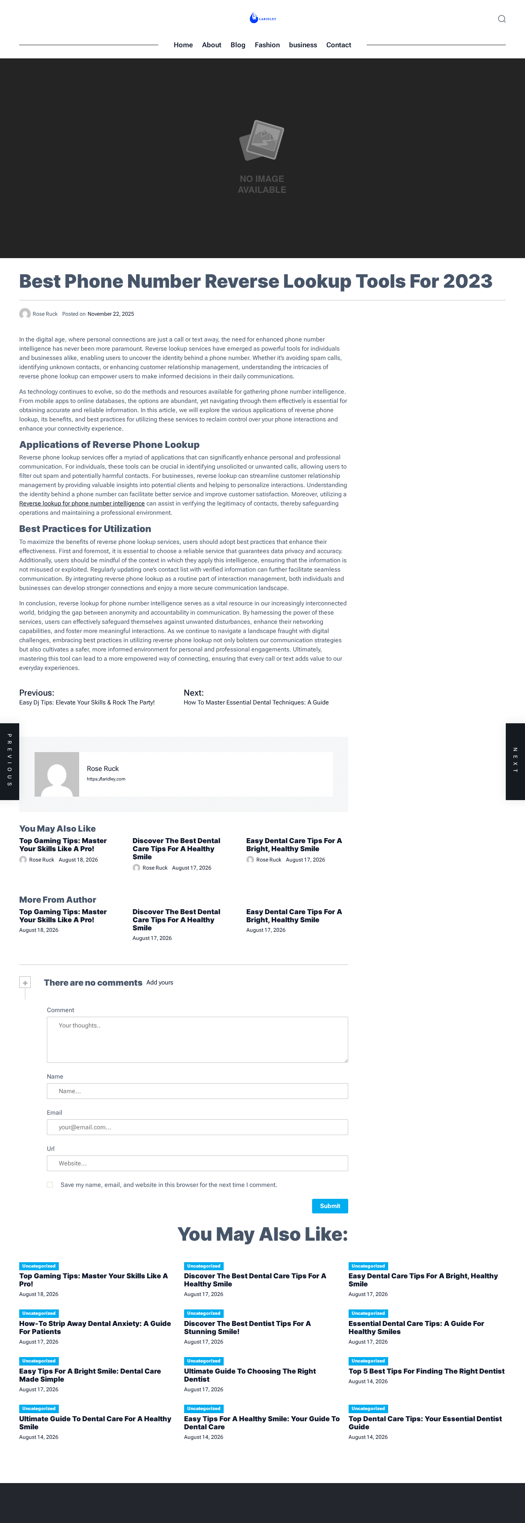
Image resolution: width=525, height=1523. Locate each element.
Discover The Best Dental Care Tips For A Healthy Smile (176, 849)
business (303, 45)
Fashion (267, 45)
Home (183, 45)
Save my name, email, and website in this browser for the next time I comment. (169, 1184)
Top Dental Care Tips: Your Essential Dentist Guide (425, 1423)
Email (54, 1112)
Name (55, 1076)
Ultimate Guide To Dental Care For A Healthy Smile (95, 1423)
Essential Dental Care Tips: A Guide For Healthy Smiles (416, 1327)
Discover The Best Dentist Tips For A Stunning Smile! (247, 1327)
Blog (238, 45)
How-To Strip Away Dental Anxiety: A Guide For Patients (95, 1327)
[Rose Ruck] (57, 774)
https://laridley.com (106, 779)
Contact (338, 45)
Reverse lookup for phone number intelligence (82, 503)
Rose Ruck (103, 768)
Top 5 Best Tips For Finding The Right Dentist (427, 1371)
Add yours (159, 982)
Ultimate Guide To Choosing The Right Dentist (250, 1375)
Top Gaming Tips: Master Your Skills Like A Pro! (63, 845)
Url (51, 1148)
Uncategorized (39, 1266)
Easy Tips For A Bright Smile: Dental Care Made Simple (90, 1375)
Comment (60, 1010)
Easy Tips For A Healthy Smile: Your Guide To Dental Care (262, 1423)
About (211, 45)
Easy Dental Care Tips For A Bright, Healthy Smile (294, 845)
